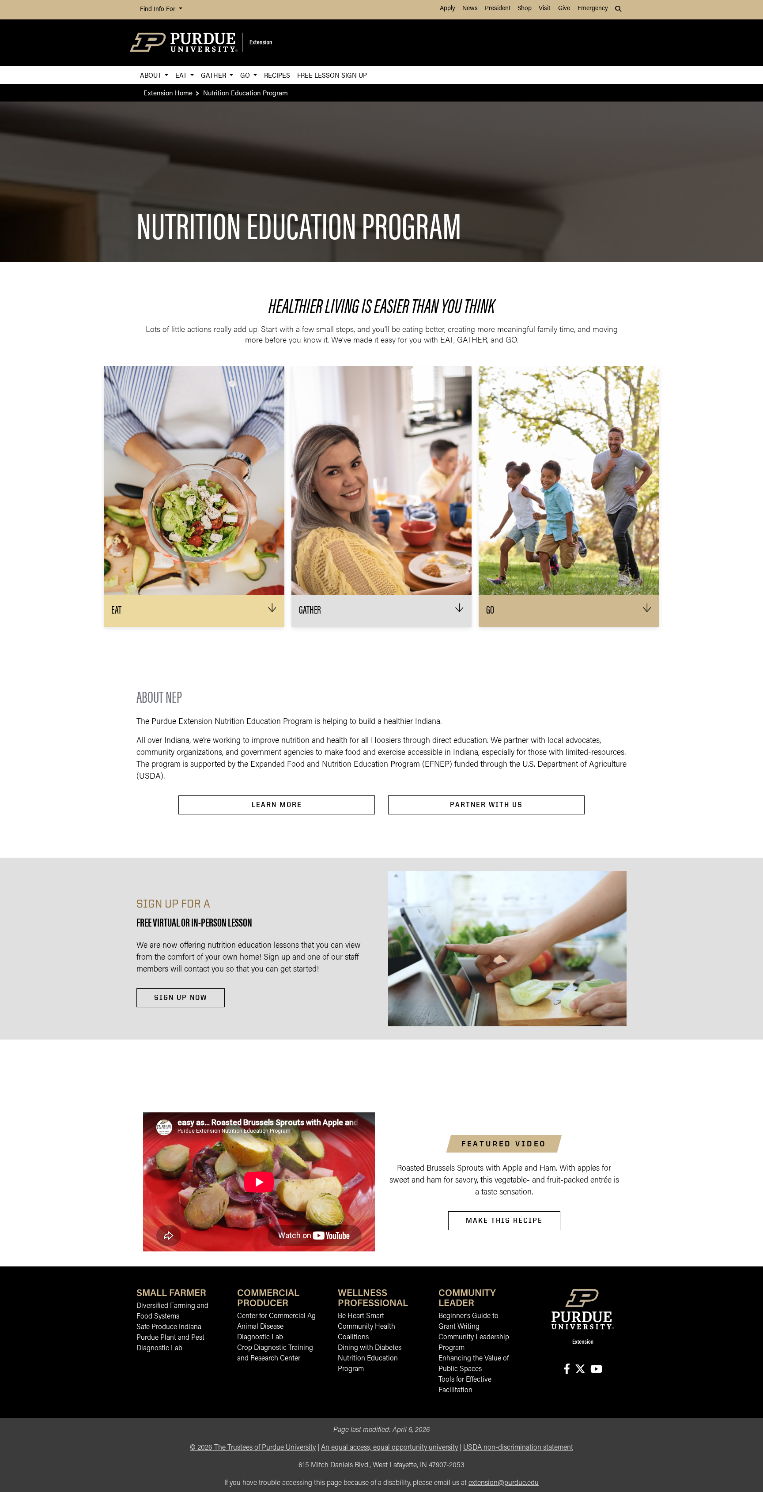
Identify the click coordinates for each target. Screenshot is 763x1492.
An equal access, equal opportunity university (389, 1447)
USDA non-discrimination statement (518, 1447)
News (470, 8)
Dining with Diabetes (369, 1348)
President (497, 8)
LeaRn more (277, 804)
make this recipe (504, 1220)
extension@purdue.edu (503, 1483)
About (151, 75)
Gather (214, 75)
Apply (447, 8)
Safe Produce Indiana (168, 1327)
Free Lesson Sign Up (332, 75)
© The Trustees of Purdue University (253, 1447)
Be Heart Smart (361, 1316)
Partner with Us (486, 804)
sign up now (180, 997)
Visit (544, 8)
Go (246, 75)
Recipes (277, 75)
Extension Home (168, 92)
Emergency (593, 8)
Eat (182, 75)
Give (564, 8)
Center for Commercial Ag (276, 1316)
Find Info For (158, 9)
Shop (524, 8)
